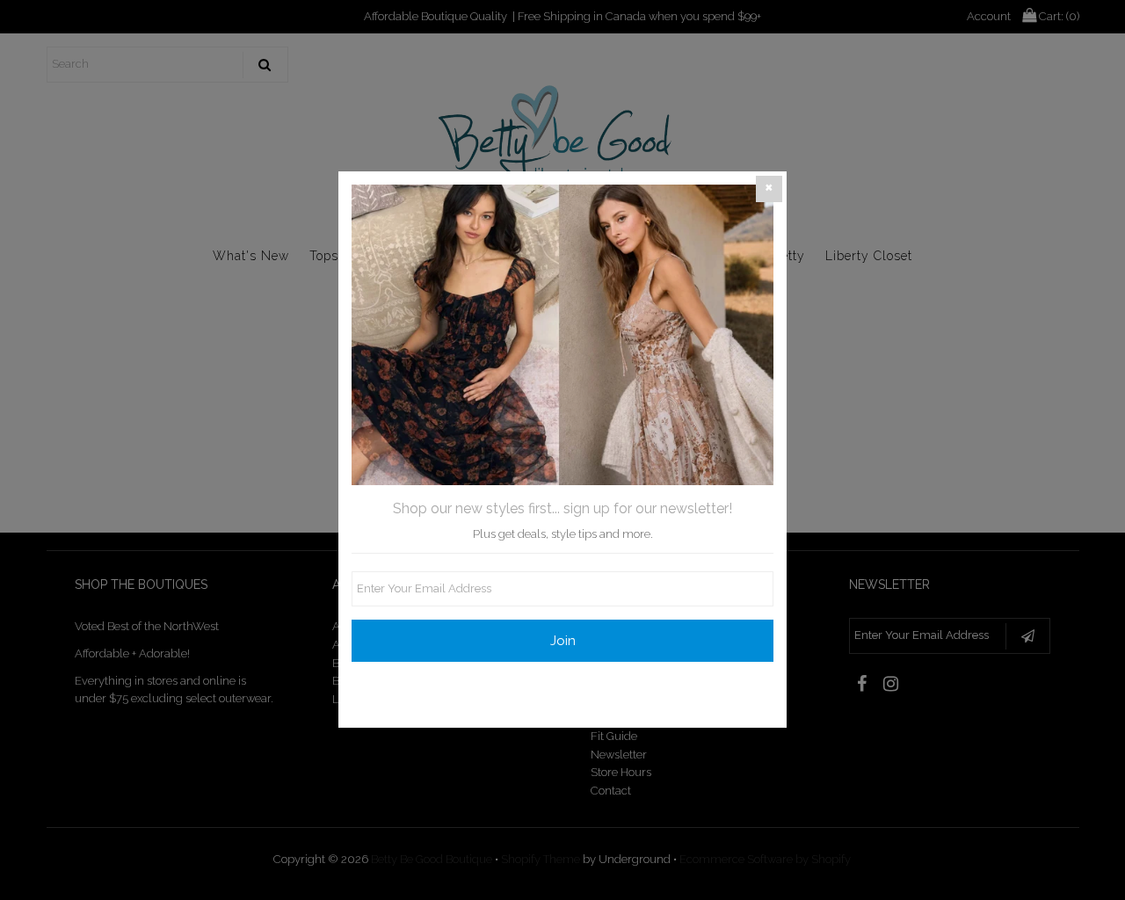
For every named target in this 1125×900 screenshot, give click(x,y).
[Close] (769, 189)
